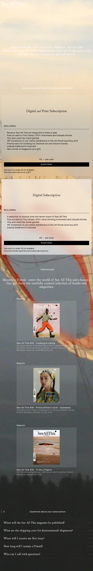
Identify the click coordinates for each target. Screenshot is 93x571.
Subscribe (46, 164)
